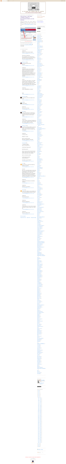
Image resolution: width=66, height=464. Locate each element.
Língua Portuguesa (39, 286)
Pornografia (38, 173)
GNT (37, 259)
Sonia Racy (38, 182)
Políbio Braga (39, 172)
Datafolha (38, 237)
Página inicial (28, 217)
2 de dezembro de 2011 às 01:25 (28, 161)
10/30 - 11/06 (39, 405)
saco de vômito (39, 195)
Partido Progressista (39, 311)
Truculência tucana (39, 184)
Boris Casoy (38, 70)
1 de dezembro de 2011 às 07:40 (28, 109)
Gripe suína (38, 268)
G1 (37, 84)
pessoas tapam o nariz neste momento (33, 457)
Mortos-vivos (38, 297)
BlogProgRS (38, 86)
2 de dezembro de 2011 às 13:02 (28, 166)
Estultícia (38, 92)
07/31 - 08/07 (39, 412)
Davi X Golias (39, 238)
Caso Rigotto (38, 224)
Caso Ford (38, 223)
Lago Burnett (38, 165)
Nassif (38, 299)
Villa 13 (38, 355)
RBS (37, 43)
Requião (38, 329)
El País (38, 152)
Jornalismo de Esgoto (39, 49)
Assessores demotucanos (40, 207)
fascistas (38, 55)
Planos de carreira (39, 318)
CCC (37, 83)
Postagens (39, 452)
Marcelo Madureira (39, 167)
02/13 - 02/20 (39, 437)
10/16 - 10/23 (39, 407)
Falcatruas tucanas (39, 64)
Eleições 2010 (39, 36)
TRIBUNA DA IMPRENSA (40, 343)
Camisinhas (38, 222)
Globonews (38, 106)
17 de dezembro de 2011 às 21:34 (28, 202)
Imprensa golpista (39, 38)
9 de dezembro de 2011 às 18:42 (28, 187)
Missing (38, 169)
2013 (38, 394)
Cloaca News (42, 380)
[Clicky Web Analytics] (33, 462)
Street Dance (38, 340)
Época (38, 140)
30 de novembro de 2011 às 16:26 (28, 59)
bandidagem (38, 52)
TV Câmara (38, 345)
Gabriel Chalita (39, 260)
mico (37, 370)
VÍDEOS (38, 110)
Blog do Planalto (39, 114)
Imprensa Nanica (39, 274)
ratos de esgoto (39, 372)
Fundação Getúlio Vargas (40, 254)
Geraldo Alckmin (39, 261)
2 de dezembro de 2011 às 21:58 (28, 177)
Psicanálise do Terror (39, 326)
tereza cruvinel (39, 197)
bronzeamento (39, 360)
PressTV (38, 323)
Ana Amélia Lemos (39, 77)
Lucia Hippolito (39, 283)
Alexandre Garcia (39, 142)
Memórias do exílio (39, 168)
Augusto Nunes (39, 208)
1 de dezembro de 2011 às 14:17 (28, 116)
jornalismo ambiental (39, 367)
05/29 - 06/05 (39, 418)
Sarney (38, 337)
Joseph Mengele (39, 123)
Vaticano (38, 354)
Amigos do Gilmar (39, 104)
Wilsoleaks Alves (24, 125)
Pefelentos (38, 315)
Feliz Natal (38, 154)
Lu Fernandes (39, 282)
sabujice (38, 137)
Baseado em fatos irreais (40, 211)
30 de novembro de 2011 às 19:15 (28, 85)
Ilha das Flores (39, 272)
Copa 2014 (38, 150)
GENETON (38, 258)
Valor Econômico (39, 187)
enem (37, 365)
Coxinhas (38, 235)
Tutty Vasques (39, 353)
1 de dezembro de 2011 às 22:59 (28, 140)
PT (37, 126)
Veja (37, 56)
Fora (37, 155)
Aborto (38, 200)
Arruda (38, 113)
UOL (37, 185)
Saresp (38, 130)
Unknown (23, 189)
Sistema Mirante (39, 339)
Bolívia (38, 214)
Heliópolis (38, 269)
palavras (38, 371)
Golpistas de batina (39, 265)
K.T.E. (23, 163)
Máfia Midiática (39, 79)
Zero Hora (38, 37)
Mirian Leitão (38, 296)
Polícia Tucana (39, 80)
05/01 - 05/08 (39, 423)
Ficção (38, 251)
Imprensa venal (39, 54)
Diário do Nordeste (39, 244)
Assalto (38, 206)
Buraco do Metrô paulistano (40, 216)
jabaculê (38, 366)
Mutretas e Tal (39, 298)
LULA (38, 67)
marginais (38, 192)
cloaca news (38, 68)
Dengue (38, 240)
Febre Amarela (39, 120)
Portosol (38, 322)
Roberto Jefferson (39, 332)
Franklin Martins (39, 253)
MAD (38, 287)
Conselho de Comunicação (40, 230)
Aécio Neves (38, 69)
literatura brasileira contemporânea (41, 368)
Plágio (38, 171)
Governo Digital (39, 266)
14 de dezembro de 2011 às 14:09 (28, 193)
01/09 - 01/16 (39, 442)
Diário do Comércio (39, 243)
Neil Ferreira (38, 300)
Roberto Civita (39, 331)
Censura (38, 71)
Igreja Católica (39, 121)
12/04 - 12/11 (39, 400)
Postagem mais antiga (33, 217)
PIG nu (38, 309)
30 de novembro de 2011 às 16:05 (28, 53)
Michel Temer (39, 294)
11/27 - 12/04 (39, 401)
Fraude (38, 157)
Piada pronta (38, 316)
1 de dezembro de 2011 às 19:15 (28, 123)
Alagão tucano (39, 112)
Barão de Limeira (39, 210)
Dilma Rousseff (39, 63)
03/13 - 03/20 (39, 432)
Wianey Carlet (39, 357)
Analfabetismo (39, 50)
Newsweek (38, 302)
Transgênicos (38, 351)
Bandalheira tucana (39, 41)
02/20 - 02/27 (39, 436)
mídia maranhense (39, 194)
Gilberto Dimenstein (39, 159)
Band (37, 82)
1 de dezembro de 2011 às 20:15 (28, 131)
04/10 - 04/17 (39, 427)
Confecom (38, 229)
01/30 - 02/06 (39, 439)
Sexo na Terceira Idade (40, 338)
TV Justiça (38, 346)
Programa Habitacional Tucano (41, 128)
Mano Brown (38, 288)
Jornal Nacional (39, 100)
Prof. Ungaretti (39, 324)
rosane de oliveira (39, 53)
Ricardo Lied (38, 178)
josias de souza (39, 136)
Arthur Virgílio (39, 105)
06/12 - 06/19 (39, 416)
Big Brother (38, 212)
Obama (38, 303)
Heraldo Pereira (39, 99)
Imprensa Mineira (39, 122)
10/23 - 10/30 (39, 406)
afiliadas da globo (39, 111)
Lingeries (38, 281)
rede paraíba (38, 373)
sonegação (38, 138)
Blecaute (38, 213)
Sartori (38, 180)
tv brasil (38, 198)
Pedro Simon (38, 313)
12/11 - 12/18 (39, 399)
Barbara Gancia (39, 209)
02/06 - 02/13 (39, 438)
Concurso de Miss (39, 227)
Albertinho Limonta (39, 201)
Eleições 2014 (39, 66)
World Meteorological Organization (29, 24)
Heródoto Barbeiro (39, 271)
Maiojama (38, 166)
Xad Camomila (24, 142)
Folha (38, 42)
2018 (38, 390)
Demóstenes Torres (39, 96)
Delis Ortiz (38, 239)
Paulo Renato (38, 51)
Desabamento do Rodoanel (40, 241)
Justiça (38, 78)
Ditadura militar (39, 97)
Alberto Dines (39, 202)
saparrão (38, 196)
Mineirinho (38, 295)
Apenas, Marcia (24, 96)
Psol (37, 327)
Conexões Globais (39, 228)
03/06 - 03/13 (39, 433)
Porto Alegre (38, 90)
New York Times (39, 301)
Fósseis (38, 257)
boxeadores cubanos (39, 135)
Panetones (38, 310)
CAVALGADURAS (39, 144)
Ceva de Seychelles (39, 226)
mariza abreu (38, 193)
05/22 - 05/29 (39, 420)
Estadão (38, 62)
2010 (38, 443)
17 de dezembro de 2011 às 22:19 (28, 209)
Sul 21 (38, 81)
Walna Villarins (39, 356)
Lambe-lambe (39, 280)
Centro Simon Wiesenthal (40, 225)
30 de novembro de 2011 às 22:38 (28, 104)
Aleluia (38, 141)
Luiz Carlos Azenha (39, 284)
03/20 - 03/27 (39, 431)
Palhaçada (38, 108)
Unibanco (38, 186)
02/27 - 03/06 (39, 434)
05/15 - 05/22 (39, 421)
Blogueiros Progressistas (40, 65)
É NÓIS (38, 139)
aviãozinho (38, 359)
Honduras (38, 163)
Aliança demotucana (39, 95)
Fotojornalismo (39, 252)
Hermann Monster (39, 270)
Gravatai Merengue (39, 267)
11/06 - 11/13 (39, 404)
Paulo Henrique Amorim (40, 312)
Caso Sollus (38, 149)
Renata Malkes (39, 129)
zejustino (23, 111)
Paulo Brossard (39, 127)
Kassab (38, 164)
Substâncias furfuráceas (40, 94)
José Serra (38, 35)
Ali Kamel (38, 91)
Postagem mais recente (23, 217)
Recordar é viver (39, 328)
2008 (38, 446)
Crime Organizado (39, 236)
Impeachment (38, 273)
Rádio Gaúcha (39, 109)
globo (38, 48)
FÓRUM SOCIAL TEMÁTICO (41, 255)
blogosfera (38, 57)
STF (37, 179)
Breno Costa (38, 143)
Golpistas (38, 107)
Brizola (38, 215)
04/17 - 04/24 (39, 426)
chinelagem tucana (39, 40)
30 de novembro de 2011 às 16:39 (28, 65)
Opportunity (38, 308)
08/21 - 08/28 (39, 411)
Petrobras (38, 170)
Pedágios (38, 314)
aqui (31, 42)
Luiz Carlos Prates (39, 285)
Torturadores (38, 183)
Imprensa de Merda (39, 47)
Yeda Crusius (38, 39)
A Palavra (38, 199)
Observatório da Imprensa (40, 304)
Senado (38, 181)
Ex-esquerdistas (39, 249)
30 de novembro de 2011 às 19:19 (28, 94)
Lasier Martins (39, 85)
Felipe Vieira (38, 250)
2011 (38, 396)
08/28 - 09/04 (39, 410)
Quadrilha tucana (39, 93)
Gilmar (38, 98)
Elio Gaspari (38, 153)
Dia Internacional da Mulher (40, 242)
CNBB (38, 145)
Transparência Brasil (39, 352)
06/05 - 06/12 (39, 417)
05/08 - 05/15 (39, 422)
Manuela (38, 289)
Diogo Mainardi (39, 151)
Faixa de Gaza (39, 119)
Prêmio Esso (38, 325)
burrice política (39, 361)
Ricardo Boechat (39, 330)
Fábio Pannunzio (39, 158)
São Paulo (38, 341)
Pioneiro (38, 317)
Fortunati (38, 156)
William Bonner (39, 358)
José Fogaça (38, 76)
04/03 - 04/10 (39, 428)
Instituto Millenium (39, 275)
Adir (22, 102)
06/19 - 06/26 (39, 415)
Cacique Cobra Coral (39, 221)
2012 (38, 395)
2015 (38, 391)
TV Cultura (38, 344)
